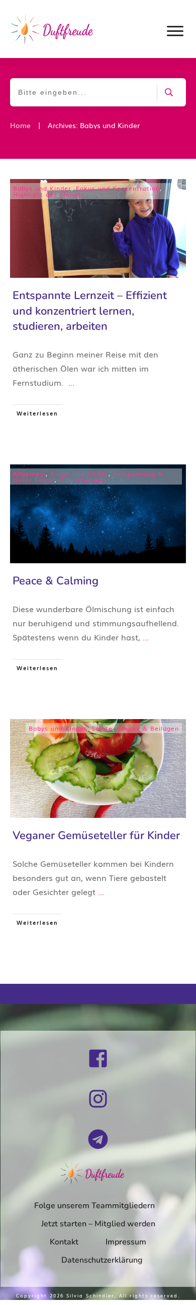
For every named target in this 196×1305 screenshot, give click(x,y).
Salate (102, 728)
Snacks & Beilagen (148, 728)
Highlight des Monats (48, 194)
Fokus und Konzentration (118, 188)
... (71, 382)
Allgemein (29, 473)
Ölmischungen (82, 479)
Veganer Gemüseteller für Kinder (96, 835)
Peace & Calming (56, 580)
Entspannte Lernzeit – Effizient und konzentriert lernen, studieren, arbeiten (90, 311)
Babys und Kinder (42, 188)
